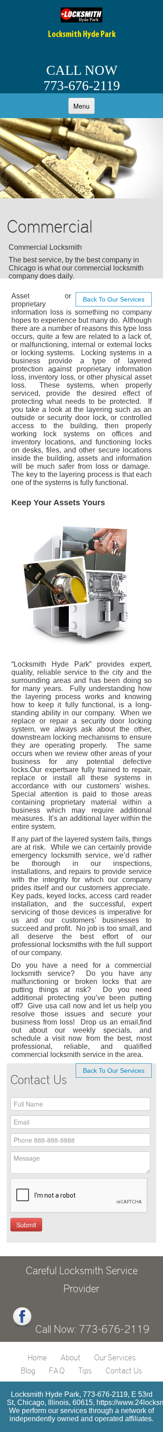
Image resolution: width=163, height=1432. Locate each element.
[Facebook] (22, 1317)
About (71, 1357)
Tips (85, 1370)
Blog (28, 1370)
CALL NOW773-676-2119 (81, 78)
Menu (81, 105)
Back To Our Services (113, 299)
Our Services (115, 1357)
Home (37, 1357)
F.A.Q (57, 1370)
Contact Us (123, 1370)
